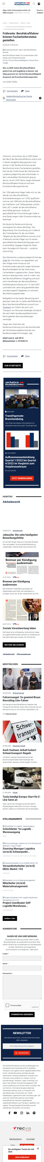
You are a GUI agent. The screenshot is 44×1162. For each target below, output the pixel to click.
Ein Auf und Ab (10, 471)
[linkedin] (28, 1113)
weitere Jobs (9, 918)
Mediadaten (15, 1139)
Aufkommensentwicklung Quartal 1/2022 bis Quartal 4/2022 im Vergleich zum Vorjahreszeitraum (20, 462)
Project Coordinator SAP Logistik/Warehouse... (17, 904)
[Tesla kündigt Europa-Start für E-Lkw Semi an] (22, 778)
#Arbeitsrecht (11, 502)
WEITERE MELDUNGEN (14, 645)
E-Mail (5, 954)
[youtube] (15, 1113)
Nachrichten (14, 23)
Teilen (27, 91)
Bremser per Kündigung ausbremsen (16, 583)
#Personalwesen (23, 654)
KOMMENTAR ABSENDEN (22, 1014)
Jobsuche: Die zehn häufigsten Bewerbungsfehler (20, 536)
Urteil (5, 260)
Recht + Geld (25, 23)
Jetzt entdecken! (22, 1157)
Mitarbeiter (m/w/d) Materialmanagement (15, 885)
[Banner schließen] (37, 1148)
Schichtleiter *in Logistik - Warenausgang (18, 831)
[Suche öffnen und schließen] (33, 4)
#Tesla (15, 792)
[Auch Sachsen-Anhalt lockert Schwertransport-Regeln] (22, 732)
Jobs (12, 1145)
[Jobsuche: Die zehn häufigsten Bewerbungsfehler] (22, 516)
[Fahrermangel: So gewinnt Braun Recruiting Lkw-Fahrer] (22, 679)
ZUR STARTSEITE (12, 365)
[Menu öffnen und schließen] (4, 3)
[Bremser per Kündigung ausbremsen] (22, 563)
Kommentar (7, 973)
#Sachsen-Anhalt (19, 746)
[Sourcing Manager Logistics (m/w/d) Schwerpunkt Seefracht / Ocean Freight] (22, 844)
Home (5, 23)
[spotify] (34, 1113)
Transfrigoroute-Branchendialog (14, 417)
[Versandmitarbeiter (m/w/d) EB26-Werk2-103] (20, 863)
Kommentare (12, 91)
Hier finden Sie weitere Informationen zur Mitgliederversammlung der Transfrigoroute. (21, 424)
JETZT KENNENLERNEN (22, 478)
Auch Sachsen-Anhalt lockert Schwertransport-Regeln (19, 752)
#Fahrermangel (18, 693)
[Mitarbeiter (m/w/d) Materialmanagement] (19, 880)
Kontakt (31, 1139)
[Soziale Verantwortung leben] (22, 610)
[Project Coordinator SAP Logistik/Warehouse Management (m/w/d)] (22, 899)
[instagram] (21, 1113)
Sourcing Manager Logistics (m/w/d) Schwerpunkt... (19, 850)
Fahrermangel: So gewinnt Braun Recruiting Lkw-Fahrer (21, 699)
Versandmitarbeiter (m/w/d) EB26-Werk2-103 (19, 867)
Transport (7, 307)
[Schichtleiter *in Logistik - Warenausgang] (18, 826)
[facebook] (9, 1113)
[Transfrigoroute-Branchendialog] (22, 398)
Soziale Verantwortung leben (19, 628)
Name (5, 964)
